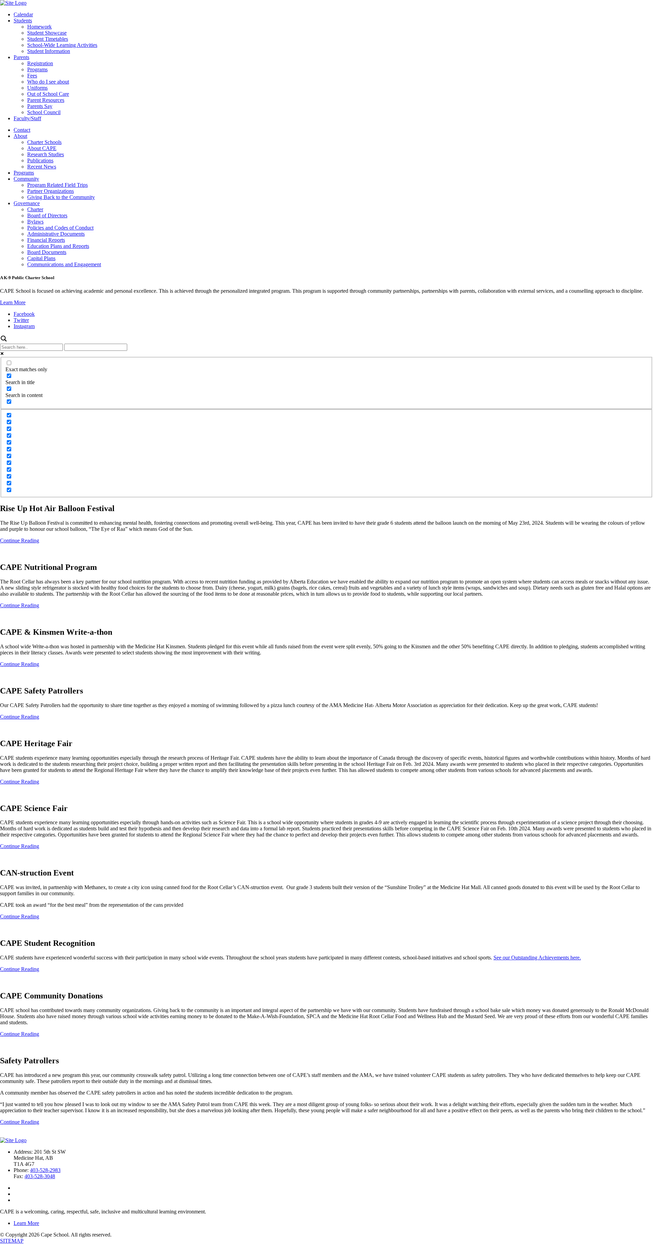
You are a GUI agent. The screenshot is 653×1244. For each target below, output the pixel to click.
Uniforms (37, 88)
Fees (32, 75)
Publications (40, 160)
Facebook (24, 314)
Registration (40, 63)
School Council (44, 112)
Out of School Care (48, 94)
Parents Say (39, 106)
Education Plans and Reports (58, 246)
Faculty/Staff (27, 118)
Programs (37, 69)
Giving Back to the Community (61, 197)
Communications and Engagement (64, 264)
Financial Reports (46, 240)
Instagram (24, 326)
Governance (27, 203)
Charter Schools (44, 142)
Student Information (48, 51)
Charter (35, 209)
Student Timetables (47, 39)
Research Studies (45, 154)
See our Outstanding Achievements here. (537, 957)
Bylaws (35, 221)
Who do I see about (48, 82)
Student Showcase (47, 33)
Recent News (41, 166)
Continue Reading (19, 540)
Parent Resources (45, 100)
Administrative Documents (56, 234)
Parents (21, 57)
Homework (39, 27)
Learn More (13, 302)
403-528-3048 (39, 1176)
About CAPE (41, 148)
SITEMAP (11, 1241)
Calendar (23, 14)
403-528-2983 (45, 1170)
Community (26, 179)
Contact (22, 130)
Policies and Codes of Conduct (60, 228)
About (20, 136)
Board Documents (46, 252)
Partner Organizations (50, 191)
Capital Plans (41, 258)
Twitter (21, 320)
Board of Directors (47, 215)
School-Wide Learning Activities (62, 45)
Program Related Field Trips (57, 185)
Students (23, 20)
